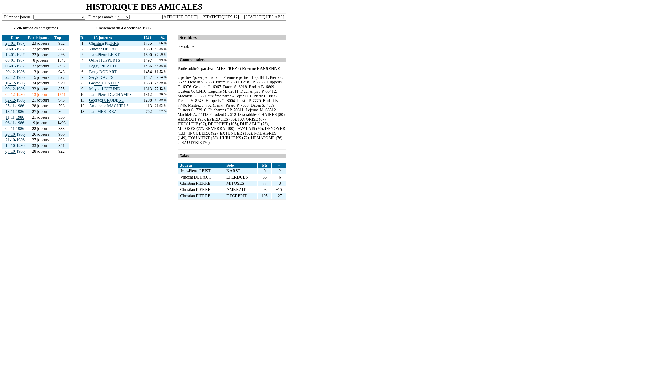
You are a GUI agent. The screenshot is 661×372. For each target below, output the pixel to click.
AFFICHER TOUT (179, 17)
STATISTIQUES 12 (221, 17)
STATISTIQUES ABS (264, 17)
